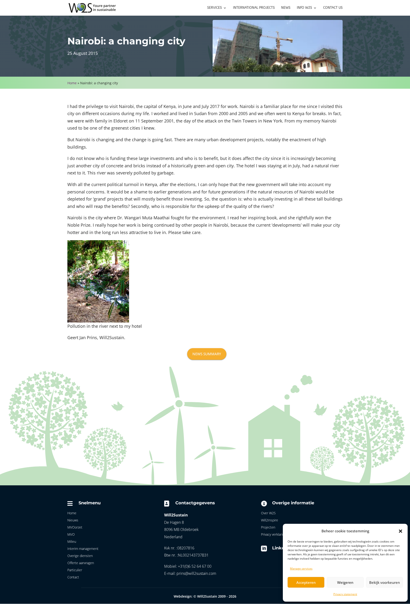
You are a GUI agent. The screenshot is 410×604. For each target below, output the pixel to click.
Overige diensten (80, 556)
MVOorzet (74, 527)
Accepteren (306, 582)
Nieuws (72, 520)
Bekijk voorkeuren (384, 582)
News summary (206, 353)
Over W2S (268, 513)
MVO (71, 535)
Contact (73, 577)
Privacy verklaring (273, 535)
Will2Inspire (269, 520)
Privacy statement (345, 594)
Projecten (268, 527)
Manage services (301, 569)
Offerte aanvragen (80, 563)
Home (72, 83)
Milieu (71, 542)
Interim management (82, 549)
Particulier (74, 570)
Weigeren (345, 582)
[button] (400, 531)
